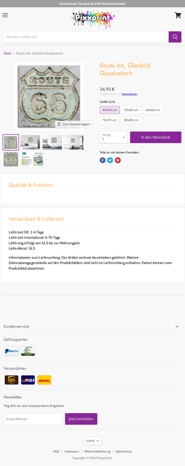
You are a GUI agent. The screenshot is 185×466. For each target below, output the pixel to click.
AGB (56, 451)
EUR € (90, 441)
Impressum (72, 451)
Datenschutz (124, 451)
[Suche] (175, 36)
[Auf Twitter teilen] (110, 160)
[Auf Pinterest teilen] (118, 160)
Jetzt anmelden (81, 419)
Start (7, 53)
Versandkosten (129, 94)
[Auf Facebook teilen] (103, 160)
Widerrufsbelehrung (97, 451)
